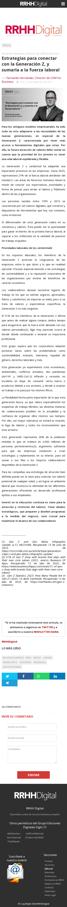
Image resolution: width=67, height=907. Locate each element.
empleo (37, 657)
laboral (47, 657)
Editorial (7, 45)
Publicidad (50, 891)
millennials (40, 662)
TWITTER (48, 627)
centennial (25, 662)
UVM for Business (12, 666)
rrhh (28, 657)
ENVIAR (33, 775)
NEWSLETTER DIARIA (46, 631)
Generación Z (10, 662)
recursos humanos (13, 657)
